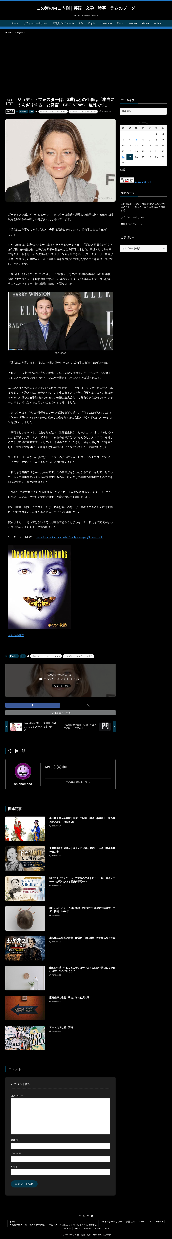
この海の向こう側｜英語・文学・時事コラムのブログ (86, 8)
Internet (87, 1228)
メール (16, 1153)
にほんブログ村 (142, 181)
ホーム (12, 1221)
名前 (14, 1140)
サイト (14, 1166)
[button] (32, 705)
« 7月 (122, 169)
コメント (17, 1095)
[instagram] (64, 767)
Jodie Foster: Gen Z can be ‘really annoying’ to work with (69, 537)
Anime (107, 1228)
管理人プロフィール (131, 224)
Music (77, 1228)
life (32, 111)
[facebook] (53, 767)
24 (123, 157)
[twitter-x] (59, 767)
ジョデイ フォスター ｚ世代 (83, 111)
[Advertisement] (86, 60)
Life (150, 1221)
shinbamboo (23, 784)
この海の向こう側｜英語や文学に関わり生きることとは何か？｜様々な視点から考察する (143, 207)
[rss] (92, 1215)
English (23, 111)
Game (97, 1228)
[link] (47, 767)
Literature (66, 1228)
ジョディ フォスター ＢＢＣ (53, 111)
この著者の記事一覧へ (78, 782)
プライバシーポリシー (132, 217)
